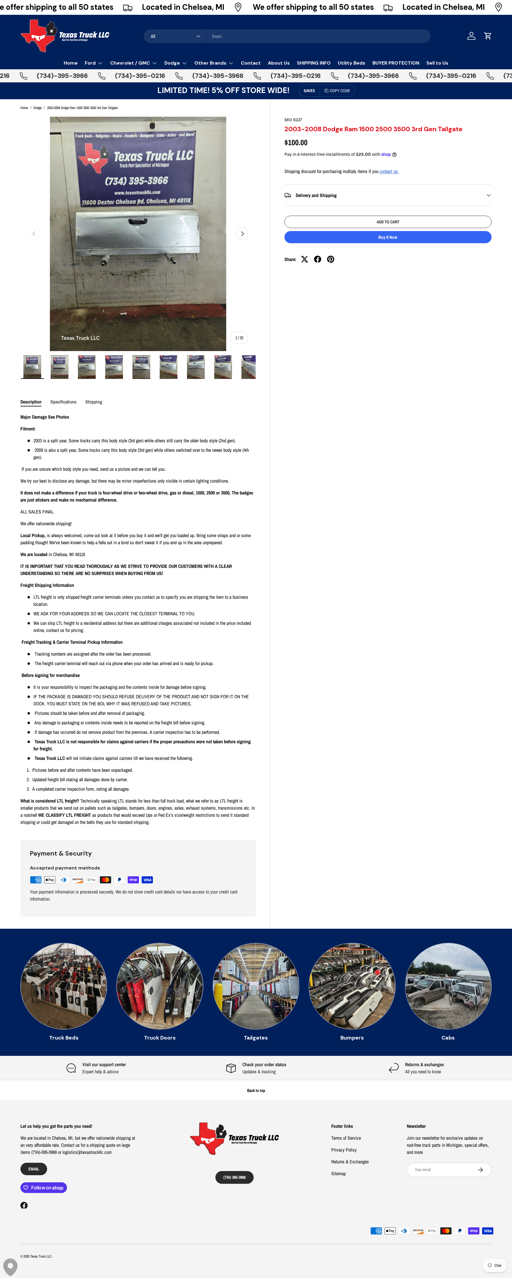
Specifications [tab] (63, 401)
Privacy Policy (344, 1149)
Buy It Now (387, 237)
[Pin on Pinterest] (330, 259)
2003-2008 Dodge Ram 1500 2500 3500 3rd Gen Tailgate (82, 108)
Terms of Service (346, 1138)
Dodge (172, 63)
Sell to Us (437, 63)
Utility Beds (351, 63)
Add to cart (388, 222)
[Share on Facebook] (317, 259)
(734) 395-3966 (234, 1177)
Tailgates (256, 1037)
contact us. (389, 171)
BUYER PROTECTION (395, 63)
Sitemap (338, 1173)
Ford (90, 63)
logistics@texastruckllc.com (87, 1152)
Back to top (256, 1090)
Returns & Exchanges (350, 1161)
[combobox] (287, 36)
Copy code (340, 90)
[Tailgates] (256, 986)
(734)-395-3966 (38, 76)
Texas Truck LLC (41, 1256)
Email (33, 1169)
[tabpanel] (138, 619)
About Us (279, 63)
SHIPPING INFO (314, 63)
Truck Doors (160, 1037)
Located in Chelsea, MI (183, 7)
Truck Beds (64, 1037)
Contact (251, 63)
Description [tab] (30, 401)
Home (71, 63)
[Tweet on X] (304, 259)
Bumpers (352, 1037)
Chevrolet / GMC (130, 63)
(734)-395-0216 (116, 76)
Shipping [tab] (93, 401)
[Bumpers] (352, 986)
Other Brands (210, 63)
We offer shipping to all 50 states (313, 7)
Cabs (448, 1037)
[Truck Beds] (64, 986)
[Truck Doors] (160, 986)
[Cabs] (448, 986)
